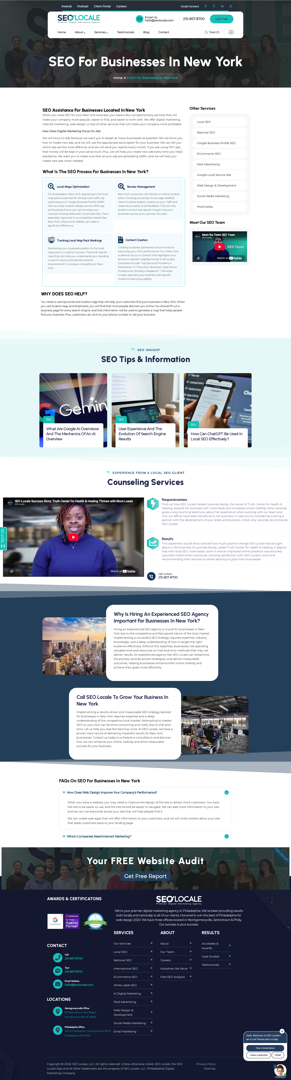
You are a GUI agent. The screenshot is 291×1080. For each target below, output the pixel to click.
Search (213, 32)
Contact (163, 32)
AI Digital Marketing (127, 993)
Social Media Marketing (130, 1023)
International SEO (126, 968)
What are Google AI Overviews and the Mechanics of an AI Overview (72, 434)
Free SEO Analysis (172, 977)
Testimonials (125, 32)
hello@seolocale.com (159, 20)
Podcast (82, 6)
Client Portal (102, 6)
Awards (67, 6)
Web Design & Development (123, 1013)
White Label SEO (125, 985)
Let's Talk (222, 18)
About (79, 32)
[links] (79, 19)
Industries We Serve (173, 968)
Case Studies (210, 956)
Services (100, 32)
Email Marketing (125, 1031)
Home (62, 32)
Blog (146, 32)
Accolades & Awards (210, 946)
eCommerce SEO (125, 977)
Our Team (167, 952)
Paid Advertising (125, 1002)
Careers (121, 6)
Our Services (122, 943)
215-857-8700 (194, 19)
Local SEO (120, 952)
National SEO (123, 960)
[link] (139, 19)
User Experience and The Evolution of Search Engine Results (142, 434)
